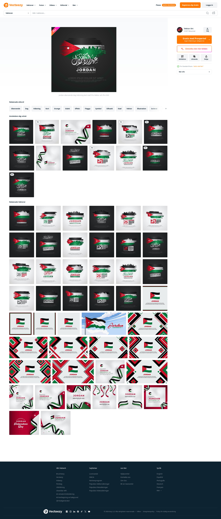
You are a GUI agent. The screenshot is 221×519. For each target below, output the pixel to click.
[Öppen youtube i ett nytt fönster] (89, 511)
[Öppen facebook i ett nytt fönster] (67, 511)
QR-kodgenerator (63, 501)
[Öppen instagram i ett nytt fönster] (70, 511)
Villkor (139, 511)
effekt (77, 108)
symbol (98, 108)
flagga (87, 108)
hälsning (36, 108)
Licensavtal (93, 474)
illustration (141, 108)
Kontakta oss (125, 477)
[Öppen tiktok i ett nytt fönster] (82, 511)
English (160, 474)
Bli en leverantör (127, 484)
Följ (207, 31)
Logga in (209, 5)
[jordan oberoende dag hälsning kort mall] (21, 132)
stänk (67, 108)
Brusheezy (60, 474)
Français (160, 487)
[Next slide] (164, 108)
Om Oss (124, 480)
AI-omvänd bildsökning (65, 494)
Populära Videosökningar (99, 491)
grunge (57, 108)
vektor (129, 108)
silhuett (109, 108)
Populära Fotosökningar (98, 487)
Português (161, 480)
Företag (59, 484)
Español (160, 477)
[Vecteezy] (13, 5)
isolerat (154, 108)
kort (47, 108)
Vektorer (30, 5)
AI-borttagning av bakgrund (67, 497)
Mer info (182, 72)
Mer (74, 5)
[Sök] (207, 13)
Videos (52, 5)
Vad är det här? (198, 66)
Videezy (59, 480)
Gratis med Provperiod (194, 39)
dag (26, 108)
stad (119, 108)
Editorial (63, 5)
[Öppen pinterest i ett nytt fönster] (78, 511)
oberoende (15, 108)
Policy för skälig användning (166, 511)
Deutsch (160, 484)
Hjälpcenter (125, 474)
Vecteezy (59, 477)
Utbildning (60, 487)
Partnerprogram (95, 480)
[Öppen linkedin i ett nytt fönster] (74, 511)
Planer (158, 5)
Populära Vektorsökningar (99, 484)
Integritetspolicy (148, 511)
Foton (41, 5)
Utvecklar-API (61, 491)
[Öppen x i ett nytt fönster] (85, 511)
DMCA (91, 477)
